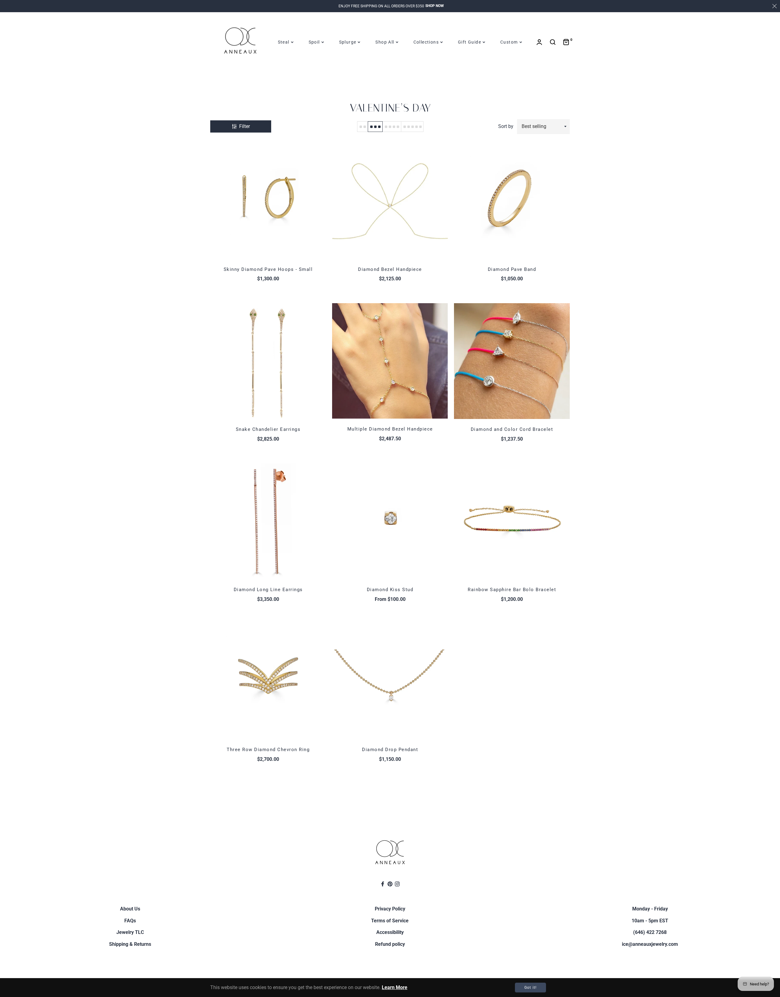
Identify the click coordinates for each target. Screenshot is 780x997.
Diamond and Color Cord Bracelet (512, 429)
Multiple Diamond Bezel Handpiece (390, 429)
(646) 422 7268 (650, 932)
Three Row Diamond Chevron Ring (268, 749)
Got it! (530, 987)
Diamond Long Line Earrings (268, 589)
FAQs (130, 921)
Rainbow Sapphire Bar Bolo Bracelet (512, 589)
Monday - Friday (650, 909)
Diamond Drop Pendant (390, 749)
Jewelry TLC (130, 932)
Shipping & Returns (130, 944)
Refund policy (390, 944)
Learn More (394, 987)
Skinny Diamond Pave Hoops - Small (268, 269)
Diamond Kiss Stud (390, 589)
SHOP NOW (434, 6)
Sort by (505, 126)
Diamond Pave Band (512, 269)
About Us (130, 909)
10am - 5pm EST (650, 921)
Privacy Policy (390, 909)
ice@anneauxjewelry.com (650, 944)
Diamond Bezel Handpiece (390, 269)
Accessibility (390, 932)
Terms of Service (390, 921)
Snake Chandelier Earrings (268, 429)
